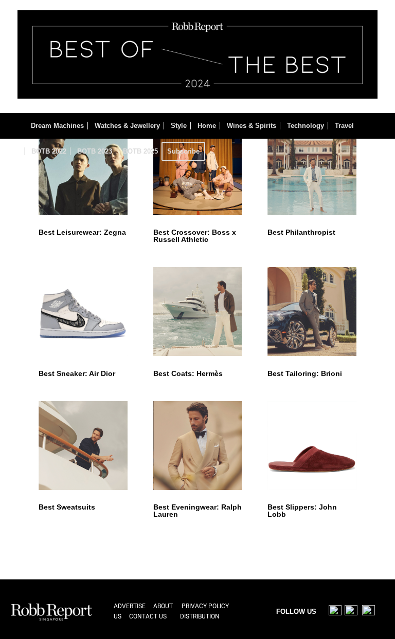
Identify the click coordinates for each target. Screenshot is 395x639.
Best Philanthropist (301, 232)
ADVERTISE (130, 606)
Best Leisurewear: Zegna (82, 232)
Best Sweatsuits (67, 507)
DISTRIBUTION (200, 616)
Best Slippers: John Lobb (302, 510)
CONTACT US (148, 616)
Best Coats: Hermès (188, 373)
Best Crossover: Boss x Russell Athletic (194, 235)
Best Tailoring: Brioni (304, 373)
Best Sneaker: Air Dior (77, 373)
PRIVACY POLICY (205, 606)
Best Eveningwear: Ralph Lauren (197, 510)
